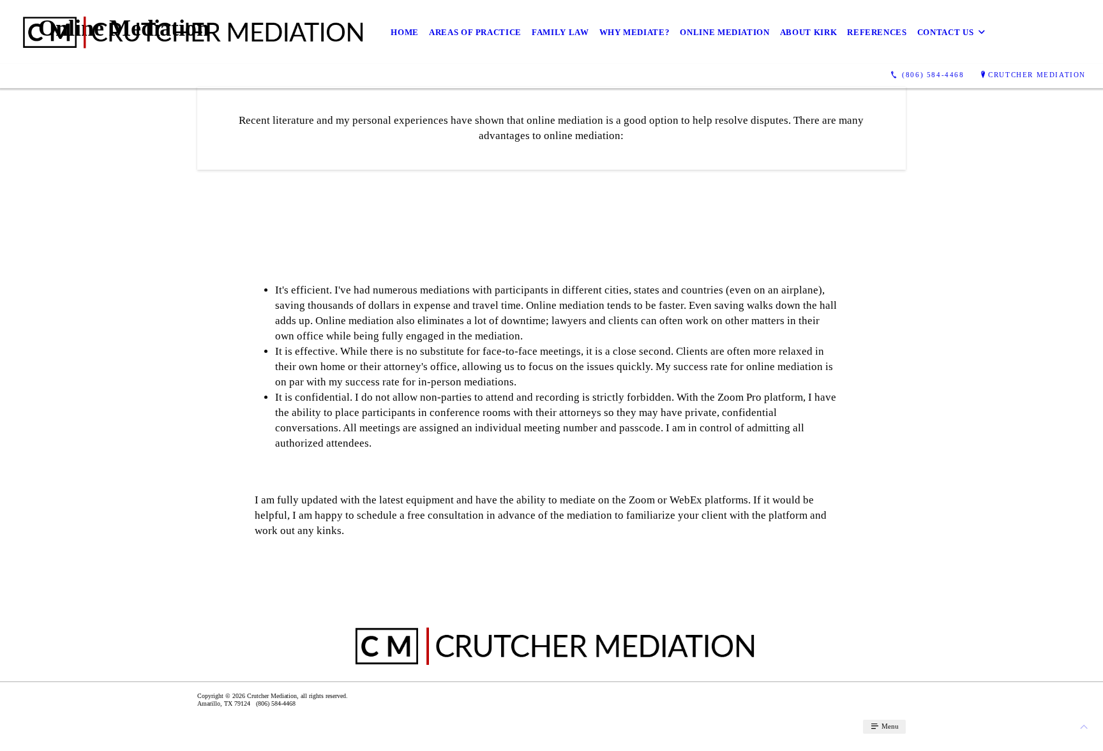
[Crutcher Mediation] (190, 32)
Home (405, 32)
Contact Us (945, 32)
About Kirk (808, 32)
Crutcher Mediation (1037, 74)
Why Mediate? (634, 32)
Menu (889, 726)
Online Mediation (724, 32)
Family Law (560, 32)
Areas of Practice (475, 32)
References (877, 32)
